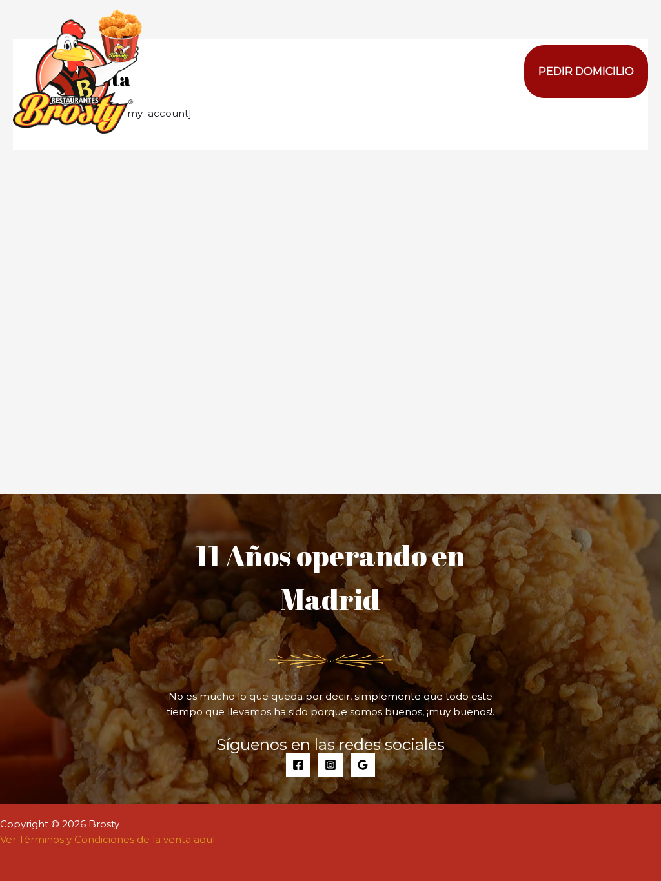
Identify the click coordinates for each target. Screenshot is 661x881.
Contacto (490, 71)
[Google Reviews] (363, 765)
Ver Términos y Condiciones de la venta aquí (107, 839)
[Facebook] (298, 765)
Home (429, 71)
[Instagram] (330, 765)
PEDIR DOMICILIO (586, 71)
